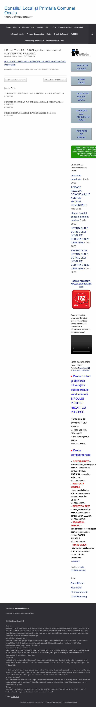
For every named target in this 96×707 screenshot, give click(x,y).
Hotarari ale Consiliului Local (28, 69)
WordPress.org (79, 596)
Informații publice (17, 34)
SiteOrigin (73, 702)
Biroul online (51, 27)
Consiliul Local (28, 27)
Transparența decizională (34, 40)
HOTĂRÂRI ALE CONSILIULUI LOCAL (83, 115)
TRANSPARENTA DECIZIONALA (48, 69)
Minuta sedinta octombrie (15, 80)
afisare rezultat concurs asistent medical (79, 216)
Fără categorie (14, 69)
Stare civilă (78, 27)
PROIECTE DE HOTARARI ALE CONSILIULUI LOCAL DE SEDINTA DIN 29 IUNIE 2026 (80, 259)
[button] (92, 34)
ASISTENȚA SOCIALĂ (82, 67)
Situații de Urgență (61, 34)
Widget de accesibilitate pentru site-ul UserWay (45, 640)
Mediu (49, 34)
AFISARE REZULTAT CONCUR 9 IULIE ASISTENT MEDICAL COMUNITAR (80, 196)
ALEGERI (74, 34)
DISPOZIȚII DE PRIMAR (82, 134)
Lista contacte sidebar (78, 568)
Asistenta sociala (65, 27)
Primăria (40, 27)
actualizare (76, 561)
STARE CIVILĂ (81, 81)
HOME (8, 27)
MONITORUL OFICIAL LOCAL (83, 96)
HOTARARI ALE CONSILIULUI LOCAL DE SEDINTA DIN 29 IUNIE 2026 (80, 235)
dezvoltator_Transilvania (81, 370)
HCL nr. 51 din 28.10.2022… (55, 80)
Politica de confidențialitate (53, 702)
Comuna (16, 27)
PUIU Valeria (30, 56)
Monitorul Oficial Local (55, 40)
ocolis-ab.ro (15, 696)
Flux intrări (76, 587)
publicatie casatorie (76, 177)
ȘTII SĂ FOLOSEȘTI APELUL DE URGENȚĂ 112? (81, 284)
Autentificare (77, 583)
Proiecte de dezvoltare (35, 34)
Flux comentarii (79, 591)
